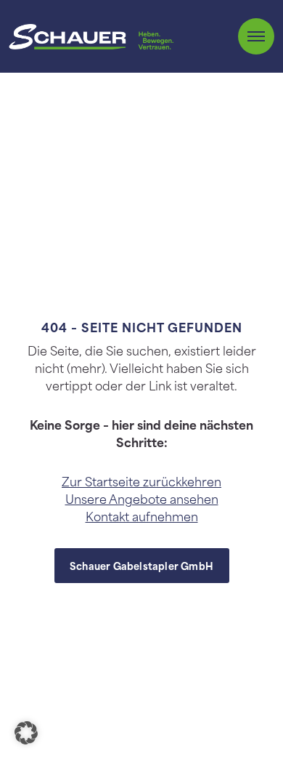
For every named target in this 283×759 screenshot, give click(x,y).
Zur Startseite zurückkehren (141, 480)
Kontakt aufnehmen (142, 515)
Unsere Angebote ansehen (141, 498)
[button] (26, 733)
